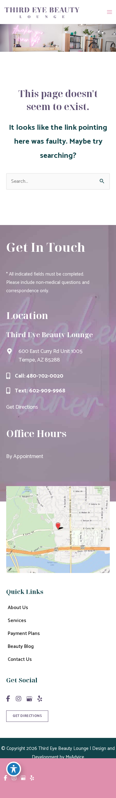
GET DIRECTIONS (27, 716)
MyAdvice (74, 757)
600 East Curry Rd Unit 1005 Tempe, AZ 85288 (51, 356)
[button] (27, 715)
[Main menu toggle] (109, 12)
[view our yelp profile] (39, 699)
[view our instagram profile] (18, 699)
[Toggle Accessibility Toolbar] (13, 769)
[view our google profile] (29, 699)
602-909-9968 (47, 390)
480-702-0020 (45, 376)
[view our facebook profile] (8, 699)
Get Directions (22, 407)
